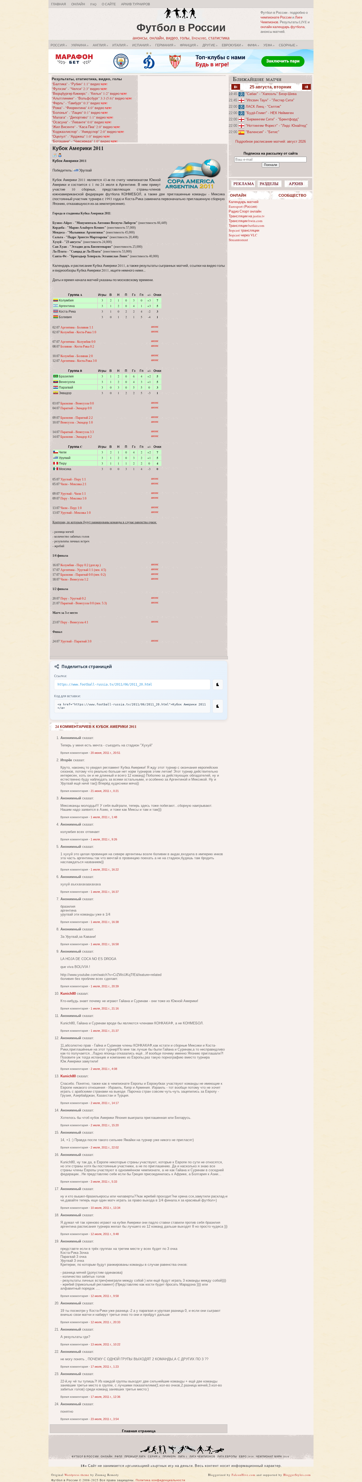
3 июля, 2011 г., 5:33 (104, 1181)
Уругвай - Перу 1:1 (73, 479)
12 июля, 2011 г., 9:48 (105, 1234)
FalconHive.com (243, 1475)
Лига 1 (182, 1456)
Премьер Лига (135, 1456)
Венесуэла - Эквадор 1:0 (76, 422)
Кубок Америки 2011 (78, 148)
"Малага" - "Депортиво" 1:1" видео (82, 117)
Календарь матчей (243, 201)
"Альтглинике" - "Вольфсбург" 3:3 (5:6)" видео (92, 98)
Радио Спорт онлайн (245, 211)
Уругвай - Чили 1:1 (73, 493)
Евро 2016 (246, 1456)
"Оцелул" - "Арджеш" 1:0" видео (81, 136)
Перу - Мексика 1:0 (73, 498)
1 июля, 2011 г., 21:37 (105, 1030)
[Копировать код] (218, 706)
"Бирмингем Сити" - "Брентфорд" (272, 119)
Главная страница (139, 1431)
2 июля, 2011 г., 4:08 (104, 1068)
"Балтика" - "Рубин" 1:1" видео (79, 84)
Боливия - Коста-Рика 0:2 (77, 346)
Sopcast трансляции (244, 230)
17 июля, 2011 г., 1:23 (105, 1366)
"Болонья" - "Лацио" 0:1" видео (80, 112)
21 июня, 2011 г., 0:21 (105, 790)
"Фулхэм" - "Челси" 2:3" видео (79, 88)
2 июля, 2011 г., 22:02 (105, 1147)
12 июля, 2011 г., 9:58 (105, 1296)
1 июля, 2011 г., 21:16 (105, 1008)
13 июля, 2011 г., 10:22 (105, 1344)
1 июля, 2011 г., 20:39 (105, 986)
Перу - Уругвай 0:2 (73, 598)
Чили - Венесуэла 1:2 (74, 579)
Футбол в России (181, 27)
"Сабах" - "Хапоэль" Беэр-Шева (271, 94)
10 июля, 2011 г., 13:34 (105, 1207)
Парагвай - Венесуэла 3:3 (77, 432)
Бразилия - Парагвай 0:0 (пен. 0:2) (83, 574)
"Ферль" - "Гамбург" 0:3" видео (79, 103)
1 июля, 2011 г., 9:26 (104, 839)
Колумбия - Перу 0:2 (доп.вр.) (80, 565)
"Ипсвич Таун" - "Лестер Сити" (270, 100)
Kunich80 (68, 993)
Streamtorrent (238, 239)
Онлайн (78, 4)
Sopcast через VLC (243, 235)
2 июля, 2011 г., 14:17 (105, 1103)
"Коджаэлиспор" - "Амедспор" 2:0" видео (88, 131)
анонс (154, 326)
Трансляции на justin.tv (247, 216)
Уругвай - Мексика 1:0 (75, 513)
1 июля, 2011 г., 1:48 (104, 817)
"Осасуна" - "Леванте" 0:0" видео (81, 122)
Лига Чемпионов (202, 1456)
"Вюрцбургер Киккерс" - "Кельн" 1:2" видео (89, 93)
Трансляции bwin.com (245, 220)
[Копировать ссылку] (218, 684)
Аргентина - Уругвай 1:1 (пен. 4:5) (83, 570)
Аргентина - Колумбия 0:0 (77, 342)
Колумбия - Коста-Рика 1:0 (78, 332)
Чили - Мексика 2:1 (73, 484)
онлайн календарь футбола (282, 26)
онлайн (107, 1456)
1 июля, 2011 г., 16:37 (105, 891)
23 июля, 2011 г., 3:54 (105, 1419)
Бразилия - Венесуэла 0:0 (77, 403)
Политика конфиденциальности (160, 1480)
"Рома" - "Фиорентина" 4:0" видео (82, 107)
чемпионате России (276, 17)
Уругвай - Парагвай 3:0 (75, 641)
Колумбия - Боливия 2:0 (76, 356)
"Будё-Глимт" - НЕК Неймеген (270, 113)
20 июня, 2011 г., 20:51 (105, 752)
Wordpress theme (76, 1475)
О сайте (109, 4)
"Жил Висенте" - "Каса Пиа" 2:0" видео (86, 126)
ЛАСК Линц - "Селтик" (263, 107)
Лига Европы (227, 1456)
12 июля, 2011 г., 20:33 (105, 1322)
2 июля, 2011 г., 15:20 (105, 1125)
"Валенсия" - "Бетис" (262, 132)
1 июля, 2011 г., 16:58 (105, 944)
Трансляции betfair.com (246, 225)
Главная (58, 4)
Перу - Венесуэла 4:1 (74, 622)
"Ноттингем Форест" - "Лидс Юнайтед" (276, 126)
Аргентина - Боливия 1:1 (76, 327)
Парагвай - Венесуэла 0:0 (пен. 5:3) (83, 603)
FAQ (93, 4)
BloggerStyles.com (297, 1475)
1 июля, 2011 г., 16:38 (105, 922)
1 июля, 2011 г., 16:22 (105, 869)
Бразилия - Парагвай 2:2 (76, 418)
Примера (169, 1456)
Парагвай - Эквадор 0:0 (76, 408)
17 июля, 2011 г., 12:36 (105, 1396)
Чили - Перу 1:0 (71, 508)
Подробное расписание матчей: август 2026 (270, 141)
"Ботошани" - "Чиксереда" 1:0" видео (84, 141)
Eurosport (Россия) (243, 206)
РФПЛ (118, 1456)
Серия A (154, 1456)
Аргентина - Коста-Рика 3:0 (78, 361)
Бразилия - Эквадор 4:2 (76, 437)
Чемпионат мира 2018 (272, 1456)
